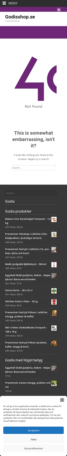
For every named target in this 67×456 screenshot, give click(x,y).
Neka (33, 439)
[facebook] (59, 10)
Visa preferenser (33, 448)
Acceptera (33, 430)
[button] (62, 400)
